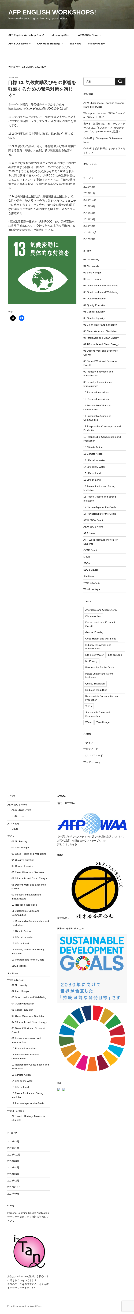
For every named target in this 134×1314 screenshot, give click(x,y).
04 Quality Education (94, 298)
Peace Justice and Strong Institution (99, 675)
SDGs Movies (90, 569)
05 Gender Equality (94, 311)
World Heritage (91, 589)
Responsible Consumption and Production (102, 698)
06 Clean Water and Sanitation (100, 324)
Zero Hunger (103, 722)
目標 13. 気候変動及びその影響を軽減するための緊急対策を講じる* (42, 89)
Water (88, 722)
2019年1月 (89, 193)
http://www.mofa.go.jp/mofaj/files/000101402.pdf (37, 108)
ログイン (88, 742)
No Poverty (91, 661)
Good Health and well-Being (100, 638)
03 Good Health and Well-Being (100, 285)
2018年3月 (89, 219)
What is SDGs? (91, 582)
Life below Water (94, 654)
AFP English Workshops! (52, 12)
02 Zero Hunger (92, 272)
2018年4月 (89, 213)
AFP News (89, 533)
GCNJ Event (90, 550)
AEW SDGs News (88, 35)
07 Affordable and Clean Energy (101, 337)
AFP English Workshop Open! (26, 35)
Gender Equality (94, 632)
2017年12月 (90, 232)
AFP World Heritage (48, 43)
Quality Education (95, 683)
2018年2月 (89, 225)
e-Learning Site (60, 35)
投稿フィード (90, 749)
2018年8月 (89, 206)
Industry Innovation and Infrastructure (98, 646)
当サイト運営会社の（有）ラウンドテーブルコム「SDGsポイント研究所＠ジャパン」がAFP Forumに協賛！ (104, 127)
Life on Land (115, 654)
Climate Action (93, 616)
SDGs (86, 563)
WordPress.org (91, 762)
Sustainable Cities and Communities (97, 714)
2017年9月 (89, 239)
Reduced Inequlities (96, 689)
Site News (75, 43)
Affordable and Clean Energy (101, 609)
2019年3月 (89, 186)
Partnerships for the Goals (99, 667)
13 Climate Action (93, 447)
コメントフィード (93, 755)
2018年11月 (89, 199)
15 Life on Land (92, 473)
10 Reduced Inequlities (96, 392)
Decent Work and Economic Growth (100, 624)
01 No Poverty (91, 259)
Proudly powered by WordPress (24, 1306)
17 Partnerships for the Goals (99, 507)
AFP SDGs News (18, 43)
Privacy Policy (96, 43)
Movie (86, 556)
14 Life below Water (94, 460)
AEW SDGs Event (93, 520)
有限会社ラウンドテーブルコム (89, 840)
